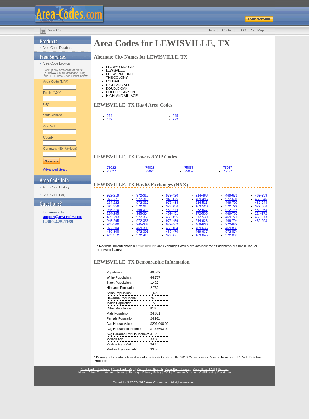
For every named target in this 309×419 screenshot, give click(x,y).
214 (109, 115)
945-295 (113, 220)
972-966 (261, 206)
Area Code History (56, 187)
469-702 (231, 202)
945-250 (113, 206)
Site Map (257, 30)
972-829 (231, 224)
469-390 (142, 228)
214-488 (202, 195)
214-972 (261, 213)
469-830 (231, 228)
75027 (111, 171)
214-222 (113, 202)
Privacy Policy (151, 372)
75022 (111, 167)
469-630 (202, 224)
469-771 (231, 217)
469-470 (172, 231)
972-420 (172, 195)
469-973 (261, 217)
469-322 (142, 210)
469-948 (261, 202)
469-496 (202, 199)
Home (212, 30)
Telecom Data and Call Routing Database (202, 372)
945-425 (172, 199)
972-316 (142, 199)
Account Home (115, 372)
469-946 (261, 199)
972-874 (231, 231)
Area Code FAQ (54, 195)
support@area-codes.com (62, 217)
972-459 (172, 220)
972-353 (142, 217)
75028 (149, 167)
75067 (227, 167)
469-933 (261, 195)
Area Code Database (58, 48)
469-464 (172, 228)
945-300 (113, 224)
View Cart (55, 30)
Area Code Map (124, 369)
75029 (149, 171)
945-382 (142, 224)
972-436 (172, 206)
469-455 (172, 217)
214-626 (202, 220)
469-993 (261, 220)
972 (175, 119)
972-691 (231, 199)
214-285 (113, 213)
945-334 (142, 213)
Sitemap (134, 372)
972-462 (172, 224)
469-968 (261, 210)
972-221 (113, 199)
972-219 (113, 195)
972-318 (142, 206)
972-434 (172, 202)
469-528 (202, 206)
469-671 (231, 195)
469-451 (172, 213)
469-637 (202, 231)
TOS (242, 30)
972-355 (142, 220)
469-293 (113, 217)
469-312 (113, 235)
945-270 (113, 210)
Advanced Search (56, 169)
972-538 (202, 213)
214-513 (202, 202)
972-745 (231, 210)
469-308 (113, 231)
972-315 (142, 195)
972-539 (202, 217)
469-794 (231, 220)
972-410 (142, 235)
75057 (188, 171)
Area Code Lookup (56, 63)
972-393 (142, 231)
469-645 (202, 235)
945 (175, 115)
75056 (188, 167)
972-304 (113, 228)
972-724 (231, 206)
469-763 (231, 213)
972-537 (202, 210)
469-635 (202, 228)
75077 (227, 171)
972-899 (231, 235)
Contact (228, 30)
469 (109, 119)
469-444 (172, 210)
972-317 (142, 202)
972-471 (172, 235)
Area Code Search (150, 369)
